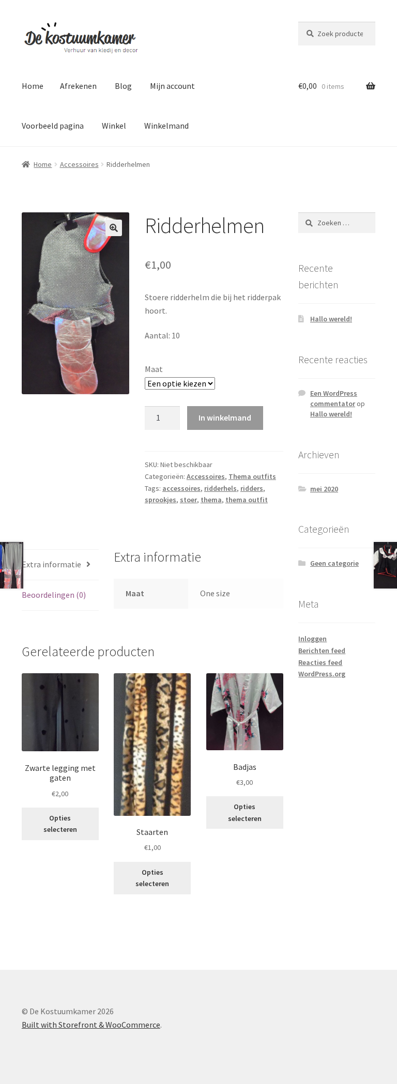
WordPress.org (321, 673)
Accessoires (79, 164)
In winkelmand (224, 417)
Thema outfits (252, 476)
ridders (251, 488)
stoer (188, 499)
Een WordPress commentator (333, 398)
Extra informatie (51, 564)
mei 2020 (324, 488)
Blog (123, 86)
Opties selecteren (60, 823)
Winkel (114, 125)
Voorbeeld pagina (53, 125)
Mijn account (172, 86)
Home (32, 86)
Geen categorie (334, 563)
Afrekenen (78, 86)
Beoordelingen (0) (54, 595)
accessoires (181, 488)
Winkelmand (166, 125)
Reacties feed (320, 662)
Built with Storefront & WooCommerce (91, 1024)
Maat (154, 369)
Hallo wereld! (331, 318)
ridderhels (220, 488)
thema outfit (246, 499)
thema (211, 499)
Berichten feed (321, 650)
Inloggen (312, 638)
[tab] (60, 565)
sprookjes (160, 499)
